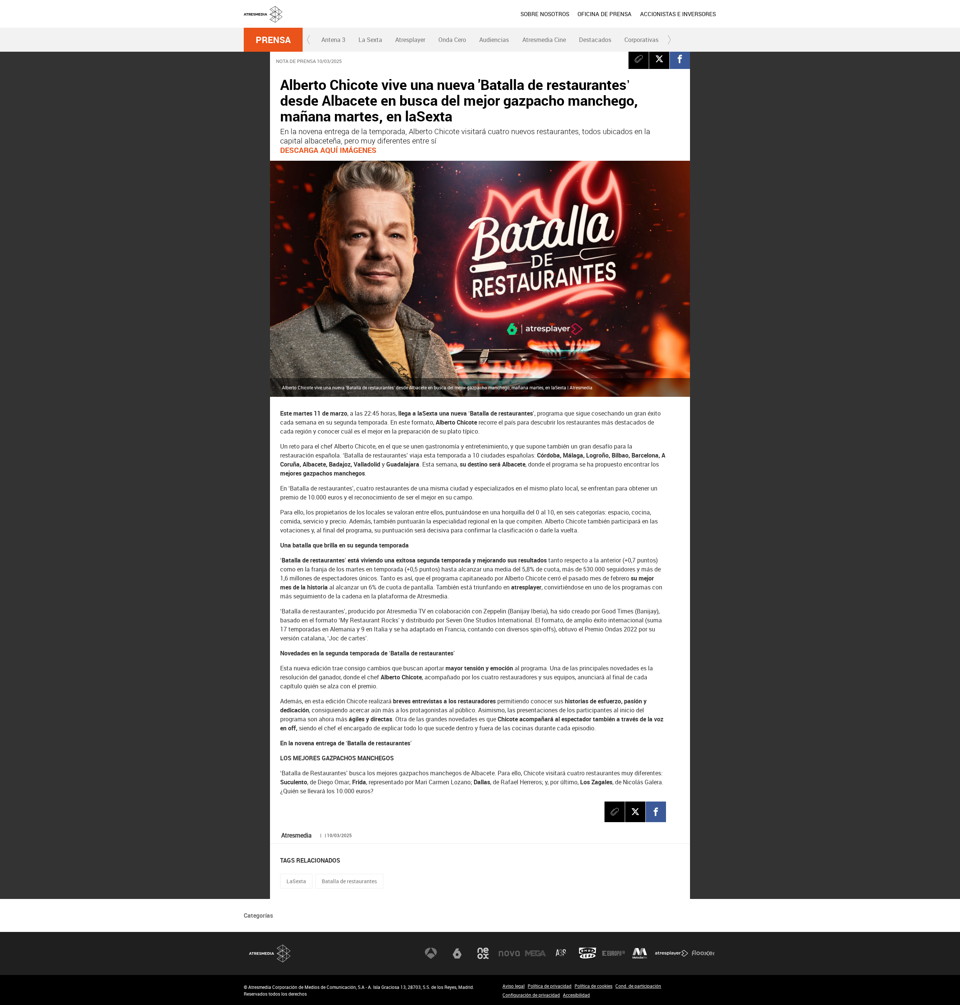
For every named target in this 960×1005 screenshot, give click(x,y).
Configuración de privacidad (531, 995)
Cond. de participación (638, 986)
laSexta (457, 953)
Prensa (273, 40)
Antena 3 (333, 40)
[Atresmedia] (483, 20)
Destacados (595, 40)
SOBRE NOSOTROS (544, 14)
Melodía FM (639, 953)
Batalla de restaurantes (349, 881)
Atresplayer (410, 40)
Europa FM (613, 953)
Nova (509, 953)
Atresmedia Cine (544, 40)
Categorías (258, 915)
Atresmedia (270, 953)
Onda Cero (452, 40)
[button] (309, 39)
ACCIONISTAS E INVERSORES (678, 14)
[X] (659, 59)
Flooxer (703, 953)
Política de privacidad (550, 986)
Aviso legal (513, 986)
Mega (535, 953)
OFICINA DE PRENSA (605, 14)
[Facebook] (680, 59)
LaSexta (296, 881)
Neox (483, 953)
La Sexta (370, 40)
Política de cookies (593, 986)
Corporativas (641, 40)
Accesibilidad (576, 995)
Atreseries (561, 953)
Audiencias (494, 40)
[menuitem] (544, 14)
